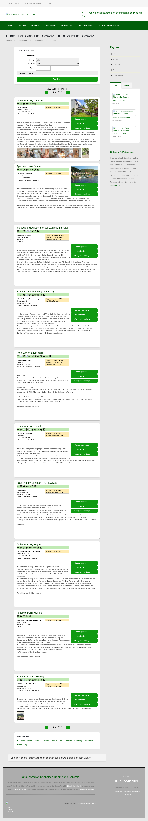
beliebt (127, 85)
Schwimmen (88, 741)
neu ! (116, 85)
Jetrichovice (117, 54)
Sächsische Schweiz (74, 786)
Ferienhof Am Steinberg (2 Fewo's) (35, 291)
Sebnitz (54, 741)
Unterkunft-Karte (116, 186)
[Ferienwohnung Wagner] (84, 552)
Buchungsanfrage (81, 119)
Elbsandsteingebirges (86, 789)
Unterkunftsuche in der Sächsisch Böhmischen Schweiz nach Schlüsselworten (51, 757)
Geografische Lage (82, 128)
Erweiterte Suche (27, 73)
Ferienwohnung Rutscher (30, 100)
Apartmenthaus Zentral (29, 166)
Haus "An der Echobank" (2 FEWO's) (37, 482)
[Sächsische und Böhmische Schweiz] (22, 14)
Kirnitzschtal (117, 64)
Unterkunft (67, 26)
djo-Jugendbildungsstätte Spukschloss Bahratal (42, 227)
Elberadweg (22, 745)
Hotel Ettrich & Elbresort (30, 352)
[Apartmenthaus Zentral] (84, 174)
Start (11, 26)
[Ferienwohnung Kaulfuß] (84, 620)
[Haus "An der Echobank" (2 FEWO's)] (84, 490)
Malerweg (78, 741)
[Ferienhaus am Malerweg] (84, 684)
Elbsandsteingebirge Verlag (86, 803)
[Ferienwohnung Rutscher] (84, 108)
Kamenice (37, 741)
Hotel (61, 741)
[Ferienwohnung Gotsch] (84, 434)
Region (22, 26)
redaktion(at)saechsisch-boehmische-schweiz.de (115, 12)
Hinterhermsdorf (118, 75)
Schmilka (68, 741)
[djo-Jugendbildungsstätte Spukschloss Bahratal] (84, 235)
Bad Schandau (118, 70)
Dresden (35, 26)
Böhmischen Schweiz (19, 789)
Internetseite (79, 123)
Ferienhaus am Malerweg (30, 676)
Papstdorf (21, 741)
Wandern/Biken (86, 26)
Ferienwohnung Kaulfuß (29, 612)
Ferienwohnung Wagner (29, 544)
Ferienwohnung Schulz (121, 117)
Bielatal (115, 59)
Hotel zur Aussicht (119, 101)
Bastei (29, 741)
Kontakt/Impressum (109, 26)
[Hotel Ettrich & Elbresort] (84, 360)
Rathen (46, 741)
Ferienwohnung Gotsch (29, 426)
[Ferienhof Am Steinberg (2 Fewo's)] (84, 299)
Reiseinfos (51, 26)
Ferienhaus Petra (119, 134)
